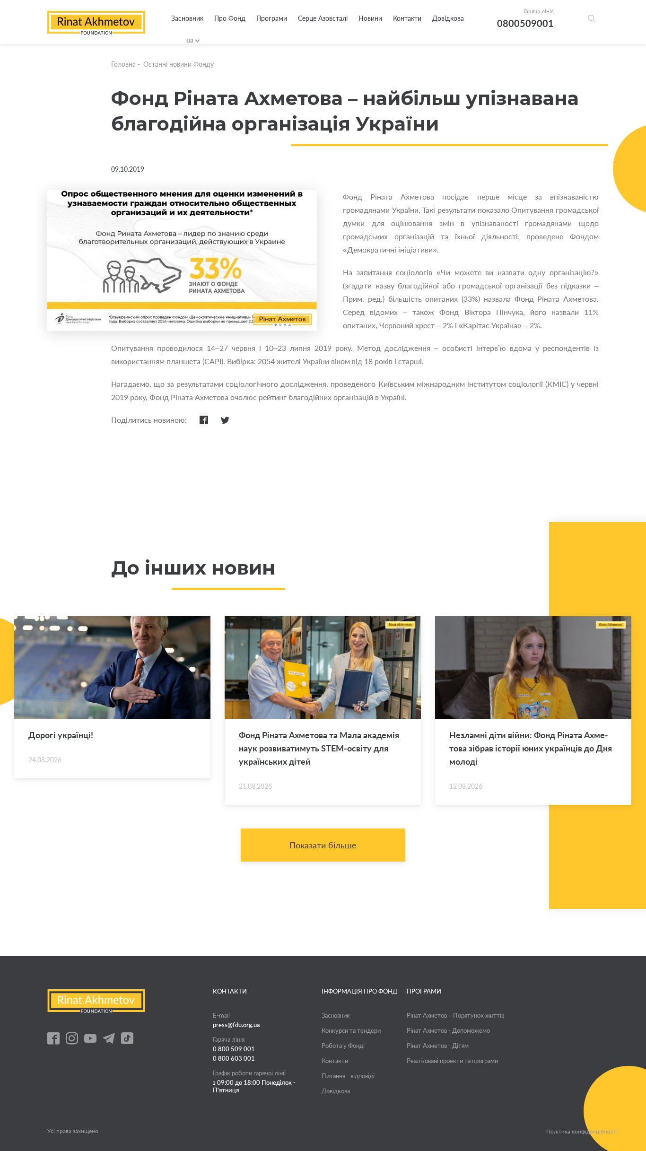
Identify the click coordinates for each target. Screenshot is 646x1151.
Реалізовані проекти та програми (452, 1060)
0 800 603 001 (234, 1058)
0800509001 (525, 23)
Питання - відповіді (348, 1076)
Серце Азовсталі (323, 18)
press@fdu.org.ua (236, 1025)
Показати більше (323, 845)
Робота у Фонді (343, 1045)
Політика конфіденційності (582, 1131)
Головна (123, 64)
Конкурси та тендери (351, 1030)
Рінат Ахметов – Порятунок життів (455, 1015)
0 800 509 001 (234, 1049)
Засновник (187, 18)
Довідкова (448, 18)
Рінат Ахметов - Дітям (438, 1045)
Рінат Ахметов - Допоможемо (448, 1030)
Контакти (407, 18)
